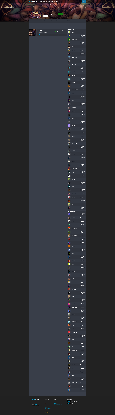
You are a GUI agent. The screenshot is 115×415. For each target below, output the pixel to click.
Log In (84, 1)
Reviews (57, 1)
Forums (44, 1)
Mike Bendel (37, 403)
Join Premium (47, 412)
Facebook (55, 403)
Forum (57, 16)
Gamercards (48, 1)
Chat (60, 1)
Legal (46, 407)
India (40, 30)
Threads (55, 400)
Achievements (46, 16)
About (46, 404)
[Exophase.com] (33, 1)
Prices (54, 16)
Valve (41, 405)
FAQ (45, 400)
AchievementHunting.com (58, 404)
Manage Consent (48, 408)
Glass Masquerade (50, 14)
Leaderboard (53, 1)
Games (41, 1)
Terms (46, 411)
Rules (46, 403)
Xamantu (36, 404)
